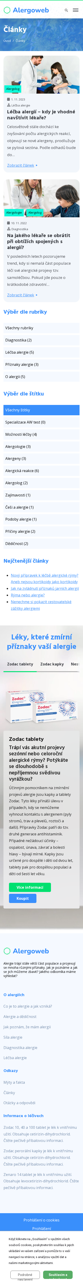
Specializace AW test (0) (25, 422)
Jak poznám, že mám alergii (27, 1026)
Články (20, 41)
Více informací (30, 887)
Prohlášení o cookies (41, 1220)
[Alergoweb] (26, 9)
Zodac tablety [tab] (20, 664)
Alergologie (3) (18, 446)
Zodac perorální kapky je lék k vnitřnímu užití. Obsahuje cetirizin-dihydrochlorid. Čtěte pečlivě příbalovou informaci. (38, 1157)
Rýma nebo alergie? (28, 595)
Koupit (23, 898)
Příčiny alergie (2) (20, 531)
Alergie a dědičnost (19, 1016)
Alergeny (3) (15, 458)
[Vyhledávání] (66, 10)
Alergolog (12, 89)
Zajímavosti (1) (17, 495)
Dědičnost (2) (16, 543)
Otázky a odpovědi (19, 1102)
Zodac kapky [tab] (52, 664)
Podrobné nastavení (25, 1276)
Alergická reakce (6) (22, 470)
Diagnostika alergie (20, 1047)
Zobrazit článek (20, 165)
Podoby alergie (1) (21, 519)
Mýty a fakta (14, 1082)
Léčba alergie (15, 1057)
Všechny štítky (17, 410)
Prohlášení (41, 1228)
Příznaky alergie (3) (22, 364)
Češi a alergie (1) (19, 507)
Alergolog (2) (16, 482)
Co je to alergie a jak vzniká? (27, 1006)
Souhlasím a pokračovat (58, 1276)
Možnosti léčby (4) (21, 434)
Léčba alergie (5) (19, 352)
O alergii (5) (15, 376)
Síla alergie (12, 1037)
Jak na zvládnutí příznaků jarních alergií (45, 588)
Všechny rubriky (19, 327)
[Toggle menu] (76, 10)
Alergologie (14, 212)
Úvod (7, 41)
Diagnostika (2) (18, 340)
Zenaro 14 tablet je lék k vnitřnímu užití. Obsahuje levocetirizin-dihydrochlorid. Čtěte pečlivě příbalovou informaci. (41, 1181)
